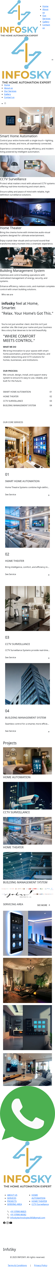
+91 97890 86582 (18, 1214)
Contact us (9, 97)
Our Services (10, 91)
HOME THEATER (39, 1201)
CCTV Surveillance (40, 1204)
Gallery (45, 21)
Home (45, 6)
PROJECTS (12, 1201)
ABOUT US (12, 1195)
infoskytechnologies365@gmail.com (27, 1217)
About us (8, 88)
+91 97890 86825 (18, 1211)
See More (42, 905)
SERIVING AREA (14, 1204)
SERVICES (11, 1198)
